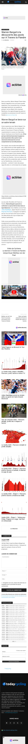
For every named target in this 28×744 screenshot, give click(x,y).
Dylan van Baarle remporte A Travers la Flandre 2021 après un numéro (21, 319)
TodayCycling (7, 668)
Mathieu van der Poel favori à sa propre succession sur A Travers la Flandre (6, 319)
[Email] (16, 43)
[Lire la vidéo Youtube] (14, 292)
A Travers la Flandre (10, 5)
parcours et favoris (11, 115)
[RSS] (17, 722)
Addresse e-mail (6, 656)
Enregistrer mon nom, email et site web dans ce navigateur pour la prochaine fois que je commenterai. (13, 584)
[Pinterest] (9, 43)
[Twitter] (6, 43)
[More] (20, 43)
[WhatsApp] (13, 43)
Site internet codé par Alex (10, 730)
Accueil (2, 5)
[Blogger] (6, 722)
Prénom (3, 651)
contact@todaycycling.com (11, 712)
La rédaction (6, 40)
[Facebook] (2, 43)
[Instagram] (14, 722)
